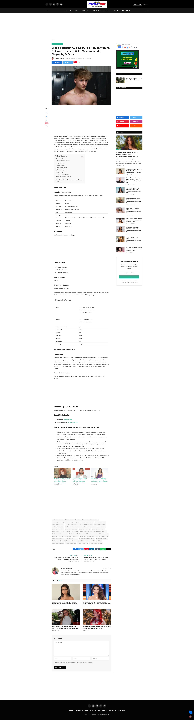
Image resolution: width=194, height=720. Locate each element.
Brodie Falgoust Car (100, 522)
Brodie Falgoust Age (80, 519)
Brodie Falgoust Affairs (67, 519)
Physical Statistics (61, 169)
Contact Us (121, 710)
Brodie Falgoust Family (57, 526)
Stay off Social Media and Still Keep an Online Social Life (134, 79)
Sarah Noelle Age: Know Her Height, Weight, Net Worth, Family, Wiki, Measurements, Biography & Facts (66, 559)
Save (76, 61)
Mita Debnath (120, 159)
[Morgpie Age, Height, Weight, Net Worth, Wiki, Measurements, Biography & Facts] (97, 617)
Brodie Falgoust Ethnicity (86, 524)
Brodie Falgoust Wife (71, 543)
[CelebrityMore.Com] (97, 4)
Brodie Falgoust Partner (72, 538)
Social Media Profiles (63, 178)
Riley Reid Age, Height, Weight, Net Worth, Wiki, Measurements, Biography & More (134, 220)
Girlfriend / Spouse (62, 167)
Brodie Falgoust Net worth (63, 176)
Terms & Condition (82, 710)
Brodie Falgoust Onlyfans (102, 536)
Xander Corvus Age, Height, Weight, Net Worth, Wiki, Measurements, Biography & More (133, 200)
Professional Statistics (62, 171)
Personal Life (59, 158)
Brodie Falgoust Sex (57, 540)
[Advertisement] (97, 26)
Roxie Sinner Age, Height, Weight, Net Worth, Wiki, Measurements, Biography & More (133, 229)
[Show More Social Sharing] (79, 62)
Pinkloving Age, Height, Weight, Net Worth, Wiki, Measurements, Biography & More (134, 249)
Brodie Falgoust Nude (57, 536)
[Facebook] (46, 112)
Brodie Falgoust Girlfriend (99, 526)
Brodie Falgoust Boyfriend (73, 522)
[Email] (46, 125)
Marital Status (61, 165)
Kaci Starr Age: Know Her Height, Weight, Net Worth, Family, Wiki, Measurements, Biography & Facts (99, 480)
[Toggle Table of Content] (81, 156)
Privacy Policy (130, 282)
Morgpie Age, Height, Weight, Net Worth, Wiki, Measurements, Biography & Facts (97, 627)
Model (118, 149)
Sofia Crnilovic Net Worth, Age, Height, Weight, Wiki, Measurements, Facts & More (127, 154)
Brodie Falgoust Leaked (86, 531)
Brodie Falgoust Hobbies (71, 529)
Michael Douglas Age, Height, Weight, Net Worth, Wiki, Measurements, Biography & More (133, 180)
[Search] (148, 10)
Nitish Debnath (105, 714)
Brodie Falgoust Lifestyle (100, 531)
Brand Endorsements (63, 174)
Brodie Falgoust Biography (58, 522)
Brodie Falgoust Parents (58, 538)
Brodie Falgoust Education (72, 524)
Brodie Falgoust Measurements (60, 533)
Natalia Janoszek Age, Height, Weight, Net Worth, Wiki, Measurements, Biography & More (97, 602)
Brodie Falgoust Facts (99, 524)
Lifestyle (106, 10)
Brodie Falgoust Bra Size (88, 522)
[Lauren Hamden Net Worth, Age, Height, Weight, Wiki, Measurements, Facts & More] (66, 592)
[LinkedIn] (46, 120)
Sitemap (71, 710)
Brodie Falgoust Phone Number (86, 538)
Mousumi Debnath (60, 58)
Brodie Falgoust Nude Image (71, 536)
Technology (85, 10)
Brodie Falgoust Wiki (83, 543)
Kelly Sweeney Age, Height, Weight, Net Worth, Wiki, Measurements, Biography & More (65, 627)
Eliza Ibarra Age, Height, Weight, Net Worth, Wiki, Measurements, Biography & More (133, 190)
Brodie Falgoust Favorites (71, 526)
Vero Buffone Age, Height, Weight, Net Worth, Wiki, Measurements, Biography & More (133, 240)
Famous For (61, 172)
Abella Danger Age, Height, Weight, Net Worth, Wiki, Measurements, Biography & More (133, 211)
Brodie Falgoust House (84, 529)
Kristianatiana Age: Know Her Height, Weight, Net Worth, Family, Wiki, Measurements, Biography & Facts (96, 559)
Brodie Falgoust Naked (88, 533)
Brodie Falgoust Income (58, 531)
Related (60, 181)
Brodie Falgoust (73, 422)
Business (96, 10)
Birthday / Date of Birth (63, 160)
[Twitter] (46, 116)
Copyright (112, 710)
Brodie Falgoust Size (83, 540)
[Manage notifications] (190, 716)
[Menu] (46, 10)
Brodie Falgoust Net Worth (102, 533)
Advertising (126, 10)
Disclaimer (93, 710)
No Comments (80, 58)
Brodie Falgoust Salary (102, 538)
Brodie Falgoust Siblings (70, 540)
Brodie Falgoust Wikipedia (95, 543)
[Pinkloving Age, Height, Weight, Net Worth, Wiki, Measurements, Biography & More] (120, 249)
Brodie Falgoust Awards (92, 519)
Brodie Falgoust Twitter (95, 540)
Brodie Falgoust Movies (75, 533)
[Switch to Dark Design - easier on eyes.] (145, 10)
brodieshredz (68, 419)
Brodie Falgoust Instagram (72, 531)
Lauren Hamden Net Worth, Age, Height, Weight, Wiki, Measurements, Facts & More (64, 602)
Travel (115, 10)
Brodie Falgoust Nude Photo (87, 536)
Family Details (61, 163)
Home (65, 10)
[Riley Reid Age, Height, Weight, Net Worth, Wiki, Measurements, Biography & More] (120, 220)
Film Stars (73, 10)
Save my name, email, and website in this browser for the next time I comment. (74, 662)
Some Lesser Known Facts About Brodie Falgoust (69, 180)
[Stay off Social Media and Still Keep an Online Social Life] (120, 80)
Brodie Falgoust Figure (85, 526)
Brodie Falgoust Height (58, 529)
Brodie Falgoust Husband (98, 529)
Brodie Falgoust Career (58, 524)
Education (60, 162)
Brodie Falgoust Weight (58, 543)
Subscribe (137, 4)
